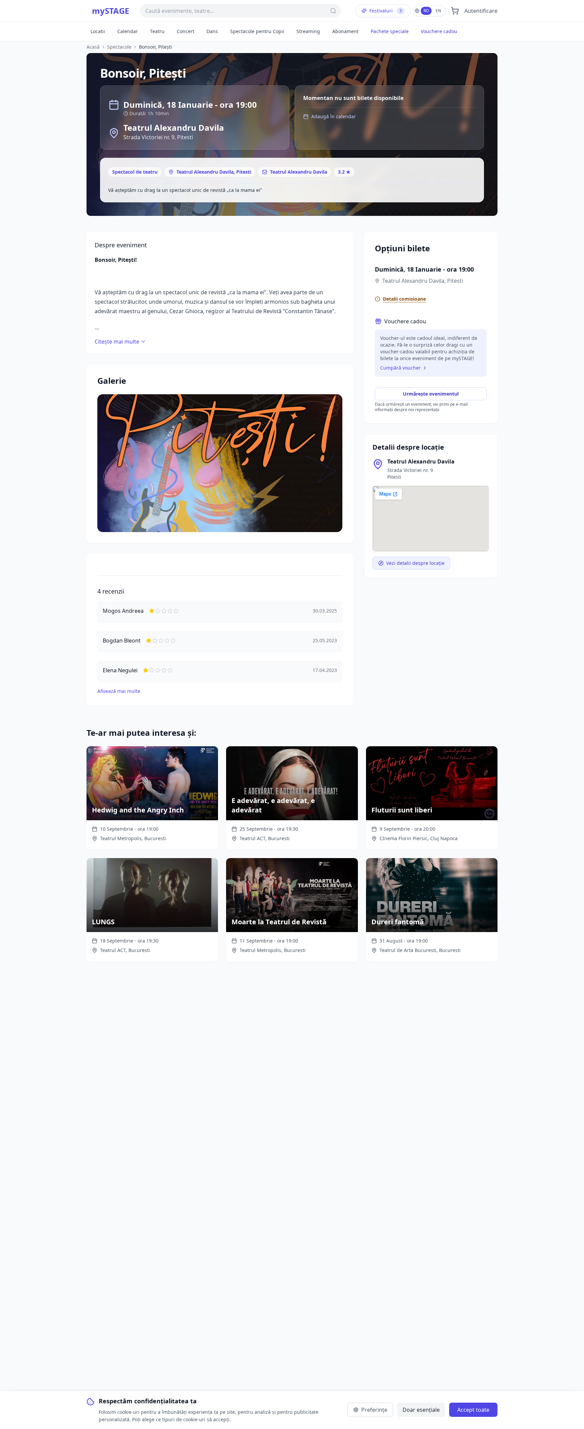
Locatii (98, 31)
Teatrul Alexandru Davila (298, 172)
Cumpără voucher (400, 368)
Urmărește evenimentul (431, 394)
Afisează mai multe (118, 691)
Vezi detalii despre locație (415, 563)
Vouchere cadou (439, 31)
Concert (185, 31)
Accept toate (473, 1409)
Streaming (308, 31)
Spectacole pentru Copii (257, 31)
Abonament (345, 31)
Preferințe (374, 1409)
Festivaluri (385, 10)
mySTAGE (110, 10)
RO (426, 11)
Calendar (127, 31)
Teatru (157, 31)
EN (438, 11)
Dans (212, 31)
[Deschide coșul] (455, 11)
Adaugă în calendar (333, 116)
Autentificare (480, 11)
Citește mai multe (117, 341)
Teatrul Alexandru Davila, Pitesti (213, 172)
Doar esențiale (421, 1409)
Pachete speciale (390, 31)
